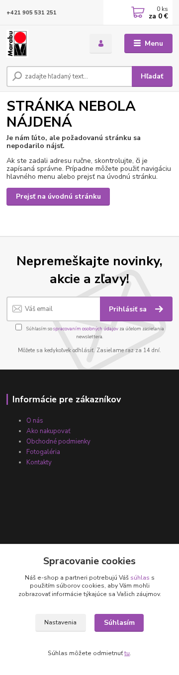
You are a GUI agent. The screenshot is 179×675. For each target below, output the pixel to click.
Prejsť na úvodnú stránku (58, 196)
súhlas (140, 578)
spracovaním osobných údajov (85, 328)
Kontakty (39, 462)
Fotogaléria (43, 452)
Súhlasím (119, 622)
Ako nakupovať (48, 431)
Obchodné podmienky (58, 441)
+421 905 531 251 (31, 12)
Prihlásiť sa (129, 309)
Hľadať (152, 76)
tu (127, 653)
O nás (34, 420)
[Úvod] (41, 44)
